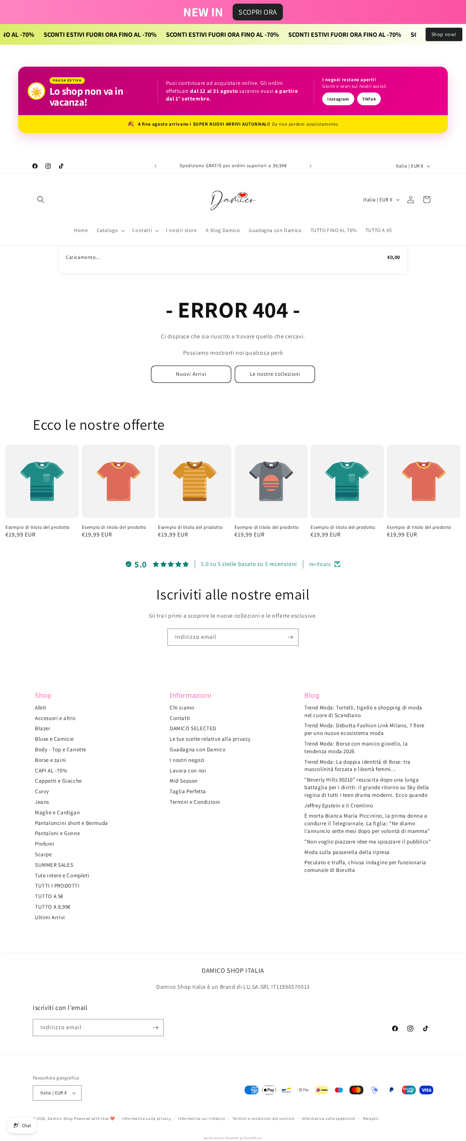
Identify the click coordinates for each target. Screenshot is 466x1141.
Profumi (44, 843)
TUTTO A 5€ (49, 896)
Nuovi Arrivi (191, 373)
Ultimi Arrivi (50, 917)
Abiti (41, 707)
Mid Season (184, 780)
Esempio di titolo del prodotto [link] (37, 527)
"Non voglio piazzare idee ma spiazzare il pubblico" (367, 841)
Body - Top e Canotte (60, 749)
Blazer (43, 728)
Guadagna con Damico (197, 749)
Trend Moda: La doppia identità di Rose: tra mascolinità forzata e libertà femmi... (357, 765)
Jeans (42, 801)
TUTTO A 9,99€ (53, 906)
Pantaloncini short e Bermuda (71, 822)
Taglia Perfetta (188, 791)
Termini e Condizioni (195, 801)
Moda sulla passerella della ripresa (347, 852)
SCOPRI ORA (257, 12)
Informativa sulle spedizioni (329, 1118)
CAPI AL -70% (51, 770)
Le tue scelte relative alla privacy (210, 738)
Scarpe (43, 854)
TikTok (369, 99)
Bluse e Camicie (54, 738)
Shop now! (444, 34)
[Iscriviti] (290, 637)
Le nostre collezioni (275, 373)
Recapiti (371, 1118)
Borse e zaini (50, 759)
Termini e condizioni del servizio (264, 1118)
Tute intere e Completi (62, 875)
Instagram (338, 99)
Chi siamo (182, 707)
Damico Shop (60, 1118)
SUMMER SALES (54, 864)
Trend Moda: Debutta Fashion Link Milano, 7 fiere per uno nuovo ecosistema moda (364, 729)
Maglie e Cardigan (57, 812)
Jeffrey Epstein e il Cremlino (338, 805)
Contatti (180, 718)
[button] (41, 200)
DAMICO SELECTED (193, 728)
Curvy (42, 791)
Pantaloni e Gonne (57, 833)
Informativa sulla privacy (146, 1118)
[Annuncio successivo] (311, 166)
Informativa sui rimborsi (201, 1118)
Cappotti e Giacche (58, 780)
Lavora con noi (188, 770)
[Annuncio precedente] (155, 166)
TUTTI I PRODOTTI (57, 885)
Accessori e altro (55, 718)
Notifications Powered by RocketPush (233, 1138)
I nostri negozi (187, 759)
